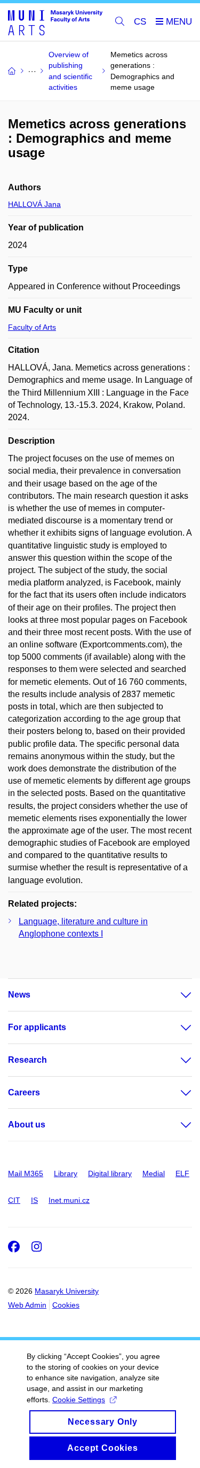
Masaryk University (67, 1291)
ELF (182, 1173)
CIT (14, 1200)
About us (26, 1124)
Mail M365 (25, 1173)
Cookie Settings (78, 1399)
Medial (153, 1173)
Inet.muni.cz (69, 1200)
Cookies (65, 1305)
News (19, 994)
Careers (24, 1092)
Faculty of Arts (32, 327)
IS (34, 1200)
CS (140, 22)
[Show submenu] (175, 995)
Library (65, 1173)
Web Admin (27, 1305)
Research (27, 1059)
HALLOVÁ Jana (34, 204)
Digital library (110, 1173)
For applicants (37, 1027)
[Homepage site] (55, 22)
